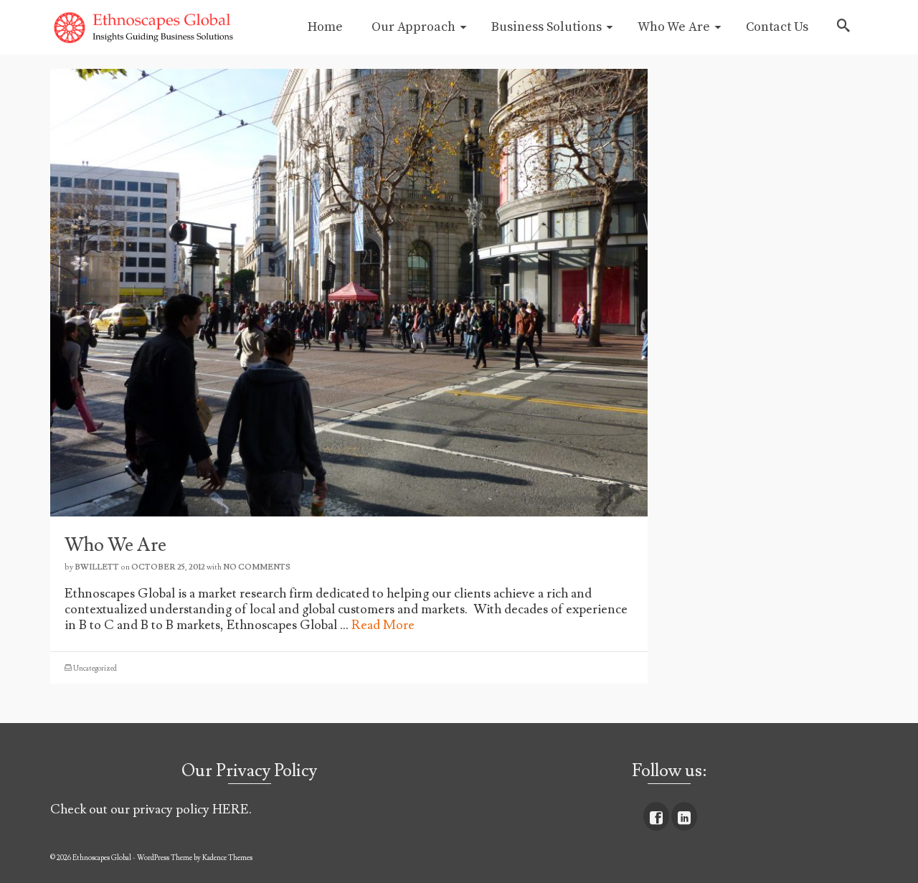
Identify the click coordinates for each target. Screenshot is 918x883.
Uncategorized (95, 668)
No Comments (256, 567)
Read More (383, 625)
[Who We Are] (349, 289)
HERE (230, 809)
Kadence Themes (227, 857)
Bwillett (97, 567)
